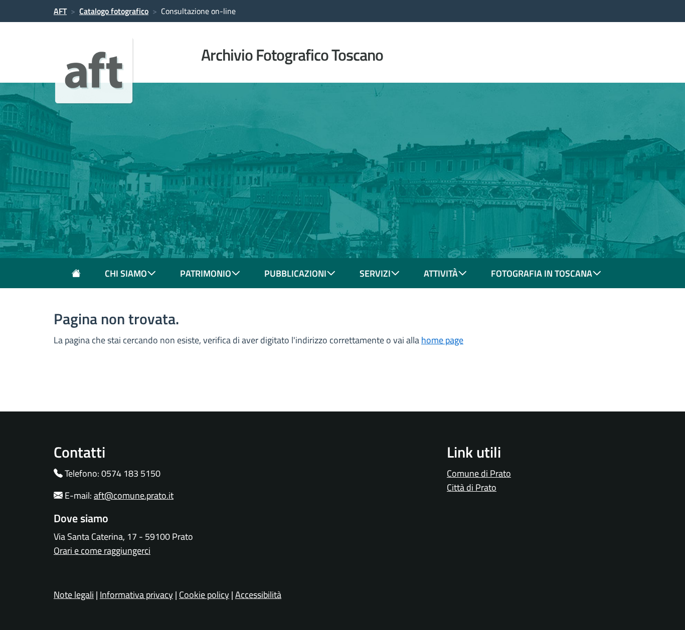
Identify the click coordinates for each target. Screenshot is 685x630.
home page (442, 340)
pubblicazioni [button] (295, 273)
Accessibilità (258, 594)
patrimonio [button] (205, 273)
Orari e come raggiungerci (102, 550)
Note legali (74, 594)
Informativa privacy (136, 594)
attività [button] (441, 273)
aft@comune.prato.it (134, 495)
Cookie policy (204, 594)
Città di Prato (471, 487)
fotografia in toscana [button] (541, 273)
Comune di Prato (479, 473)
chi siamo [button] (126, 273)
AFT (60, 11)
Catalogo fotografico (113, 11)
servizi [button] (375, 273)
